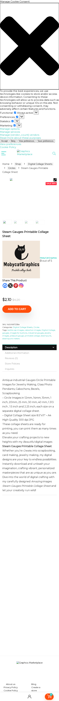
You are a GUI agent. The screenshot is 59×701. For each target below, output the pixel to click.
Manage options (10, 128)
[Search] (54, 153)
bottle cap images (16, 330)
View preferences (26, 141)
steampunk (46, 336)
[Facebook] (5, 285)
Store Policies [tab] (12, 363)
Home (5, 164)
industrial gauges (36, 333)
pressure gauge (17, 336)
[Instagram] (21, 285)
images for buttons (18, 333)
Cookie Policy (8, 147)
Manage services (10, 131)
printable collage (32, 336)
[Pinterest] (15, 285)
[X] (10, 285)
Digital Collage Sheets (40, 164)
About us (10, 684)
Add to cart (17, 309)
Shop (18, 164)
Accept (4, 141)
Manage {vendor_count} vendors (19, 134)
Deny (13, 141)
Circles (11, 168)
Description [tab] (11, 347)
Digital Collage (48, 330)
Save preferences (46, 141)
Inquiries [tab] (9, 369)
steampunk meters (11, 338)
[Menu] (4, 153)
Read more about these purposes (20, 137)
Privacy (7, 687)
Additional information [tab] (17, 353)
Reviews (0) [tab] (11, 358)
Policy (14, 687)
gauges (5, 333)
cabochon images (33, 330)
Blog (33, 684)
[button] (29, 46)
